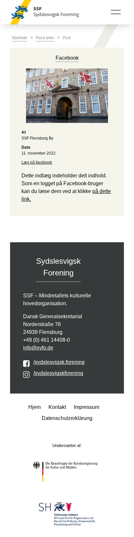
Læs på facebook (36, 162)
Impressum (86, 407)
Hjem (34, 407)
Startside (19, 38)
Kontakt (57, 407)
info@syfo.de (38, 348)
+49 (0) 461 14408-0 (46, 340)
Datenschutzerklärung (67, 418)
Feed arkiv (45, 38)
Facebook (67, 58)
